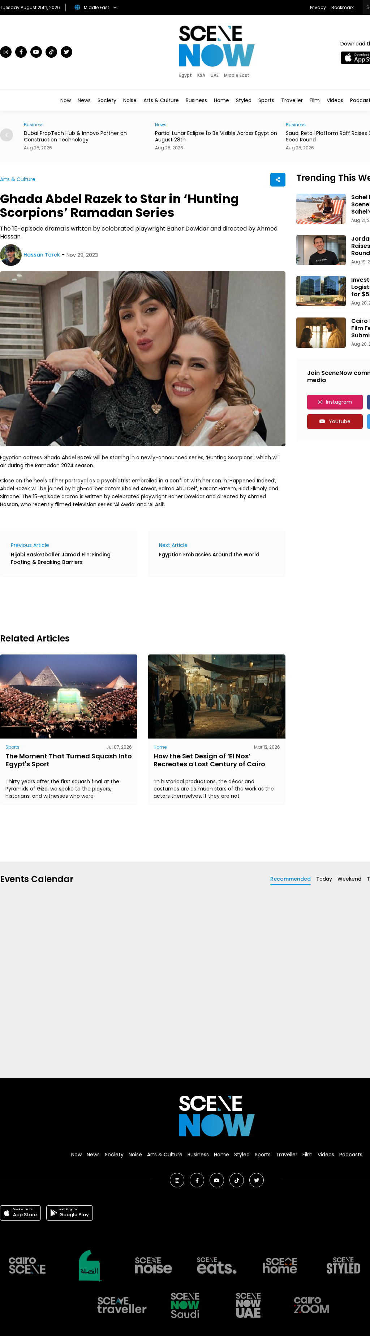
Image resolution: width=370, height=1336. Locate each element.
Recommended (290, 878)
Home (221, 100)
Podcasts (350, 1154)
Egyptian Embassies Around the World (209, 554)
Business (196, 100)
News (84, 100)
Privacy (318, 7)
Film (315, 100)
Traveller (292, 100)
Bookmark (342, 7)
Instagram (339, 402)
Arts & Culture (161, 100)
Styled (243, 100)
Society (107, 100)
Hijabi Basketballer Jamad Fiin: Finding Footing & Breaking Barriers (61, 558)
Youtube (339, 421)
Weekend (349, 878)
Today (324, 878)
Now (65, 100)
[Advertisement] (131, 604)
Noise (130, 100)
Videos (335, 100)
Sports (266, 100)
